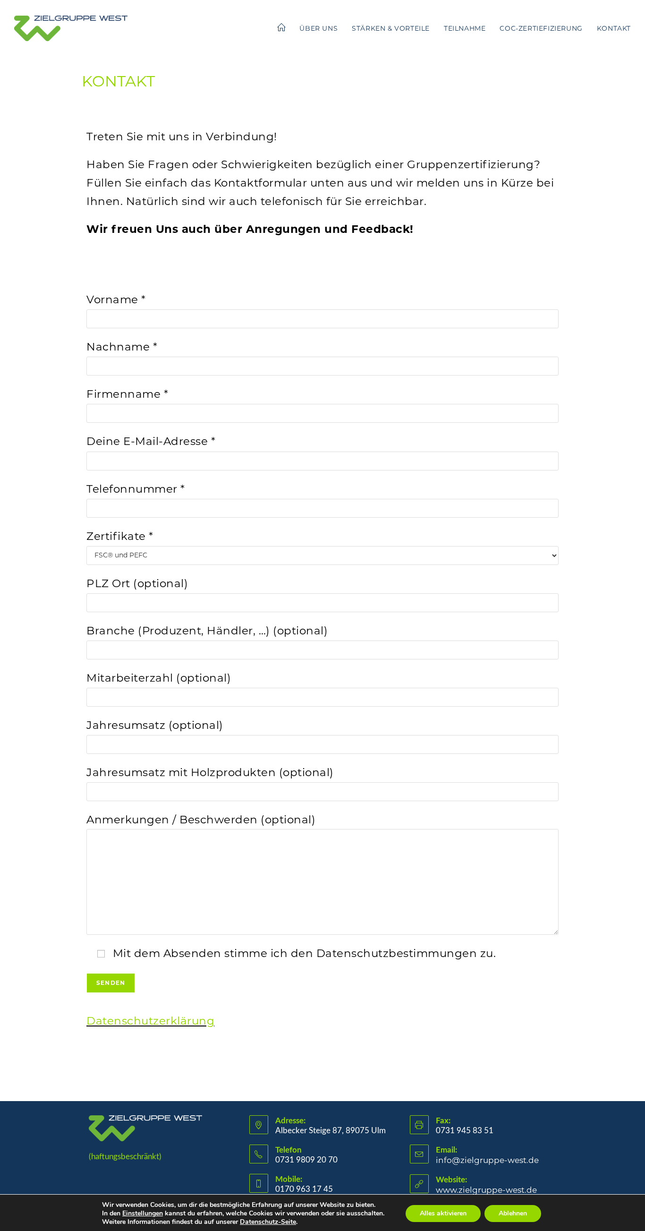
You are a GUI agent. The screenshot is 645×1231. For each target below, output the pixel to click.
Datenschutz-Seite (268, 1221)
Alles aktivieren (443, 1213)
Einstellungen (142, 1213)
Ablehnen (513, 1213)
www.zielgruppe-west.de (486, 1190)
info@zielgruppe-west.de (487, 1160)
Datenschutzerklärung (150, 1020)
